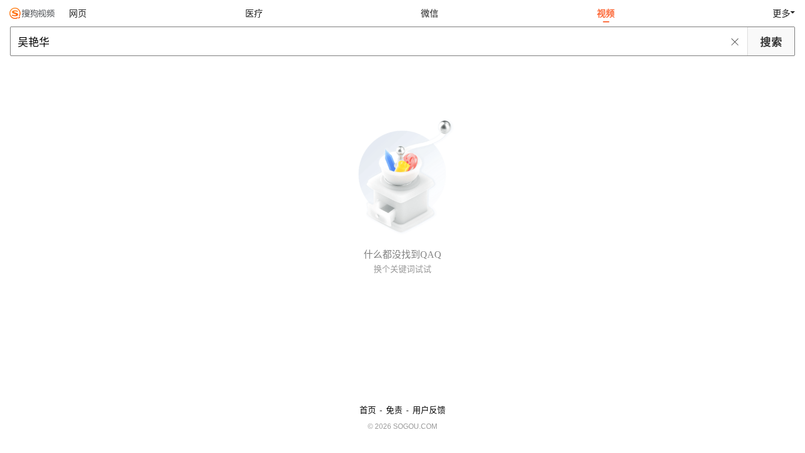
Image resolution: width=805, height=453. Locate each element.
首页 (367, 410)
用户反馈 (429, 410)
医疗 (254, 13)
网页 (78, 13)
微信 (429, 13)
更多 (781, 13)
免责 (394, 410)
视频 (606, 13)
